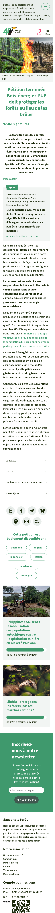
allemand (16, 547)
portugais (26, 575)
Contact (7, 866)
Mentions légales (12, 874)
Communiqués (10, 859)
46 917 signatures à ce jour (21, 654)
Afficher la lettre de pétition (22, 236)
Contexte (10, 460)
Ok (45, 6)
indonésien (16, 557)
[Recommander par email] (26, 521)
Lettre (9, 471)
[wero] (6, 902)
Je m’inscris (28, 800)
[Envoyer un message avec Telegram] (32, 510)
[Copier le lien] (10, 510)
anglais (38, 547)
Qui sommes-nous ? (13, 855)
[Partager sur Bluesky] (42, 510)
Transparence (10, 870)
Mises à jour (10, 179)
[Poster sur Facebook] (21, 510)
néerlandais (27, 566)
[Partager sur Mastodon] (16, 521)
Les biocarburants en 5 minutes (23, 482)
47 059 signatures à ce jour (21, 722)
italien (39, 557)
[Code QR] (37, 521)
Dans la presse (10, 862)
